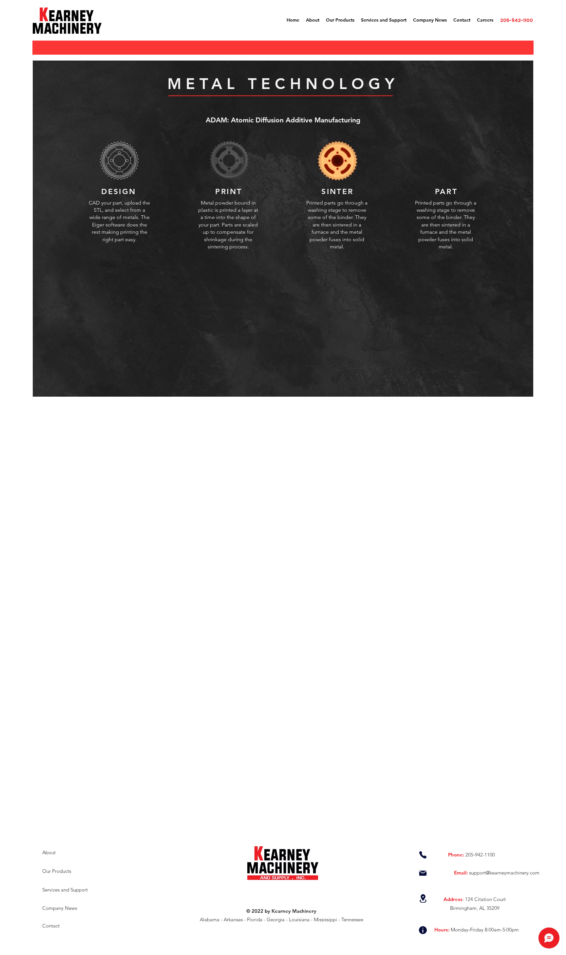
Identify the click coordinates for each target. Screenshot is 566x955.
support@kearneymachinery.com (504, 873)
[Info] (423, 930)
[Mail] (423, 873)
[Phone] (423, 855)
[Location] (423, 898)
